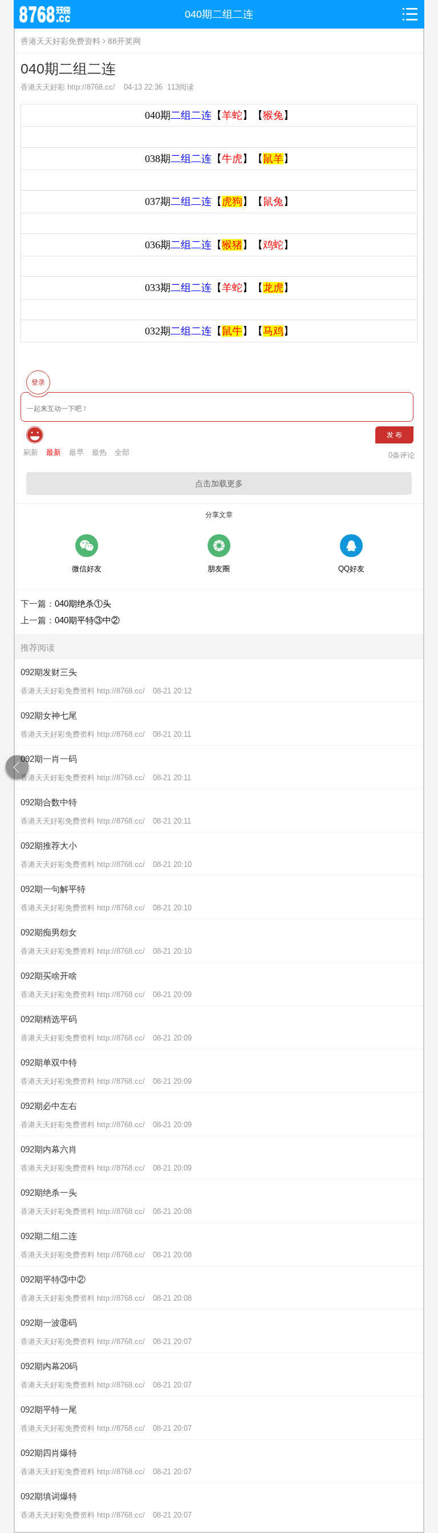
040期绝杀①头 (83, 603)
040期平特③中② (87, 620)
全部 (122, 452)
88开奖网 (124, 41)
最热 (99, 452)
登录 (38, 382)
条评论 (401, 455)
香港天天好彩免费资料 (60, 41)
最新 (53, 452)
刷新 (30, 452)
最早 (76, 452)
